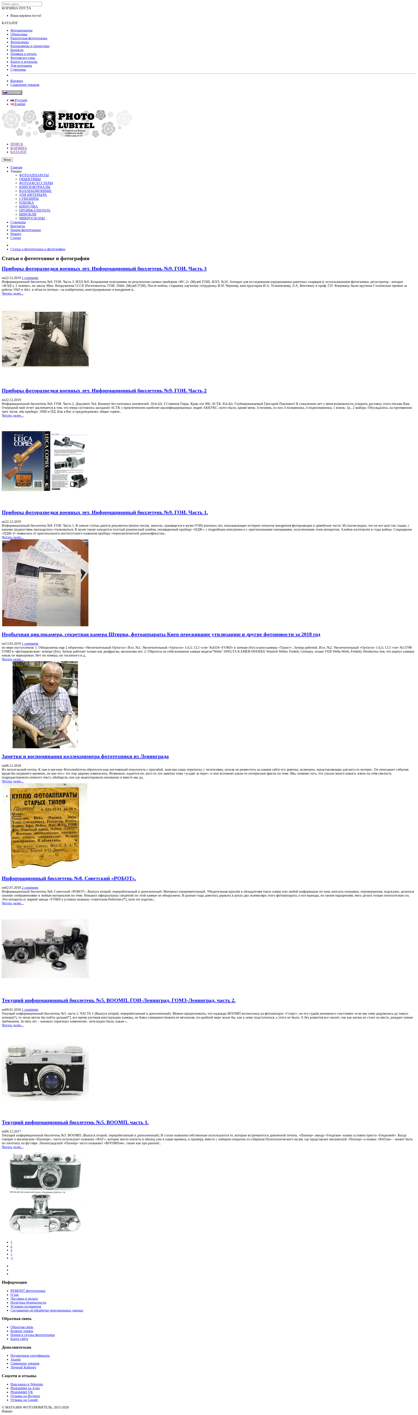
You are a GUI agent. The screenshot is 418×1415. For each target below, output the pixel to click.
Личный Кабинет (23, 1367)
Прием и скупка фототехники (32, 1335)
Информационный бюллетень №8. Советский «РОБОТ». (69, 878)
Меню (7, 159)
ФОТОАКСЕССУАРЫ (36, 183)
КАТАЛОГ (18, 152)
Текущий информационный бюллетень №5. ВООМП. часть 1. (75, 1122)
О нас (14, 1294)
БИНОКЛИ (27, 214)
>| (11, 1258)
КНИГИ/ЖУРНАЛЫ (34, 187)
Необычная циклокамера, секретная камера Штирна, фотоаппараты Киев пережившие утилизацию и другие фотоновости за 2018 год (161, 634)
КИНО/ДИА (28, 206)
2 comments (30, 887)
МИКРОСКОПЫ (32, 218)
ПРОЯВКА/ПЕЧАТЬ (34, 210)
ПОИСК (16, 144)
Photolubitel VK (21, 1392)
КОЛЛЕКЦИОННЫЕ (35, 191)
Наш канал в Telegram (26, 1384)
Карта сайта (19, 1339)
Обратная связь (21, 1327)
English (19, 104)
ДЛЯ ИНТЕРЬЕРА (33, 195)
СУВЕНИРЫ (29, 198)
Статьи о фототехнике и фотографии (37, 249)
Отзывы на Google (24, 1400)
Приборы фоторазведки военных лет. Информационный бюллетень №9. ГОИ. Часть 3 (104, 268)
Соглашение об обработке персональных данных (46, 1310)
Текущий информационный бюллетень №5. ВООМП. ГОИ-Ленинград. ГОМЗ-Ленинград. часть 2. (119, 1000)
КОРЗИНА (18, 148)
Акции (15, 1359)
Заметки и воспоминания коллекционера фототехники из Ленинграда (85, 756)
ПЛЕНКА (26, 202)
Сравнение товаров (24, 85)
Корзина (16, 81)
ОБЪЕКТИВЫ (30, 179)
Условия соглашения (25, 1306)
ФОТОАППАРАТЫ (34, 175)
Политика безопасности (28, 1302)
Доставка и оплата (24, 1298)
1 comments (30, 278)
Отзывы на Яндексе (25, 1396)
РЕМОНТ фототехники (28, 1291)
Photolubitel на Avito (25, 1388)
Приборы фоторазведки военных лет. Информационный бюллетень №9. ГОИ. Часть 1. (105, 512)
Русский (20, 100)
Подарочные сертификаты (30, 1355)
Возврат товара (21, 1331)
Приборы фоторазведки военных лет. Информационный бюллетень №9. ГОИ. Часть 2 (104, 390)
